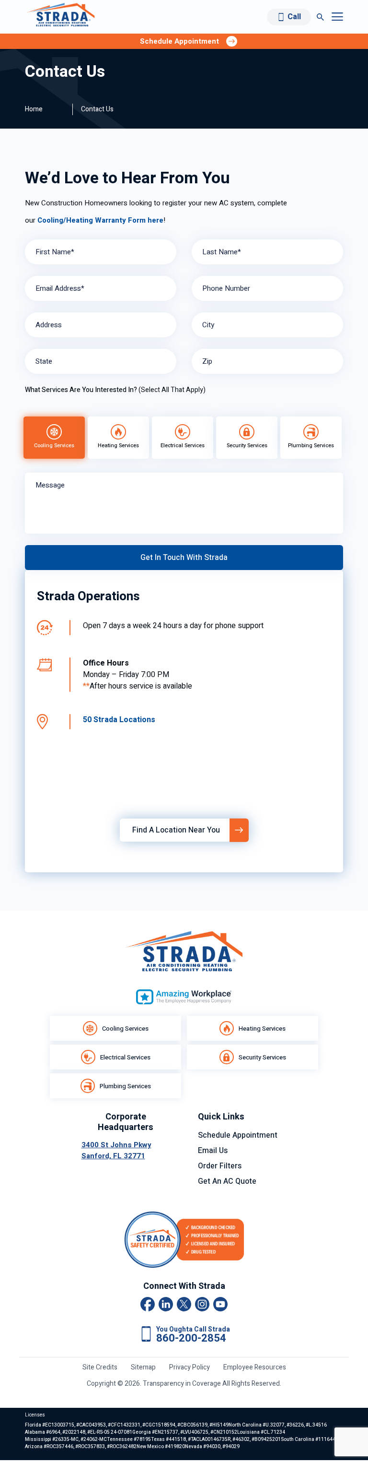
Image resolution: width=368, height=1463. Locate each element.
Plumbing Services (125, 1086)
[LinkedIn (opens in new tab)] (166, 1304)
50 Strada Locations (119, 720)
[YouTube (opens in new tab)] (220, 1304)
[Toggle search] (320, 17)
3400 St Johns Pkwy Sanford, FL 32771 (116, 1150)
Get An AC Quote (227, 1181)
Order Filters (220, 1166)
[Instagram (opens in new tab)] (202, 1304)
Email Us (213, 1150)
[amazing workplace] (184, 996)
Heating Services (262, 1028)
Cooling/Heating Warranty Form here (99, 220)
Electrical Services (125, 1057)
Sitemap (143, 1367)
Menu (337, 17)
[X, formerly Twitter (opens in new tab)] (184, 1304)
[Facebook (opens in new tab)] (147, 1304)
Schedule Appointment (237, 1135)
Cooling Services (125, 1028)
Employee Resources (254, 1367)
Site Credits (99, 1367)
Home (34, 109)
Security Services (262, 1057)
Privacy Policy (189, 1367)
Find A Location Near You (176, 830)
